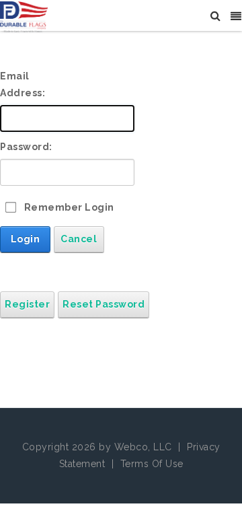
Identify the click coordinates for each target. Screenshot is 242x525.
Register (27, 304)
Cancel (79, 239)
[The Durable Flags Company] (24, 16)
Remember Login (69, 207)
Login (25, 239)
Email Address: (22, 84)
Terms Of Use (152, 463)
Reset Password (104, 304)
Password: (26, 146)
